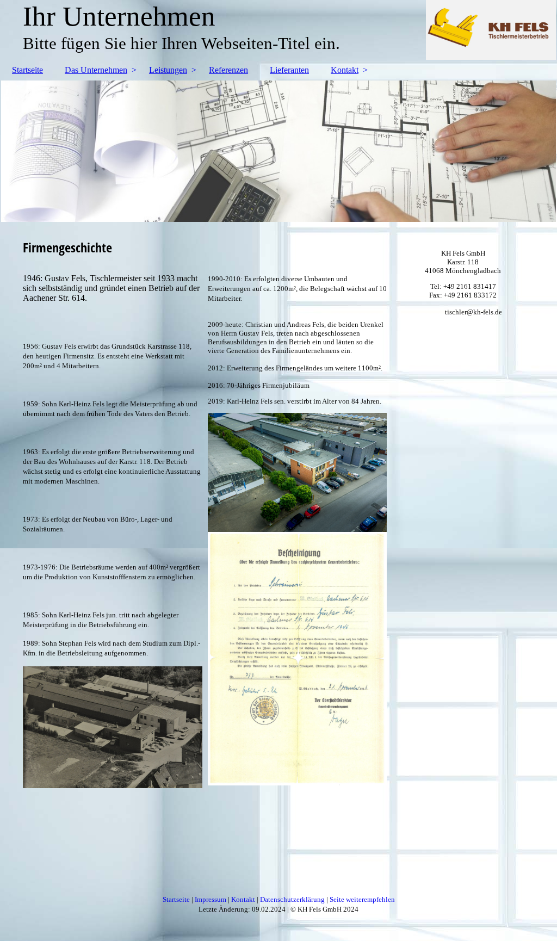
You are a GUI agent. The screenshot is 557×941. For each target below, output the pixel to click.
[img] (278, 151)
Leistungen (168, 70)
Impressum (210, 899)
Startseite (27, 70)
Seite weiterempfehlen (362, 899)
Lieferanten (289, 70)
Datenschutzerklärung (292, 899)
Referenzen (228, 70)
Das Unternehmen (96, 70)
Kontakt (344, 70)
